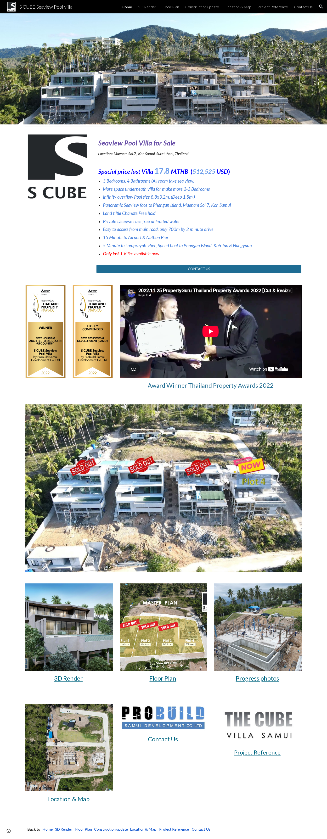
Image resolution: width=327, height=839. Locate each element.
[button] (321, 6)
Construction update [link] (202, 7)
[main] (199, 147)
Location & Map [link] (238, 7)
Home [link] (127, 7)
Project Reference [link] (273, 7)
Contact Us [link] (303, 7)
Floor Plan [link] (171, 7)
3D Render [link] (147, 7)
